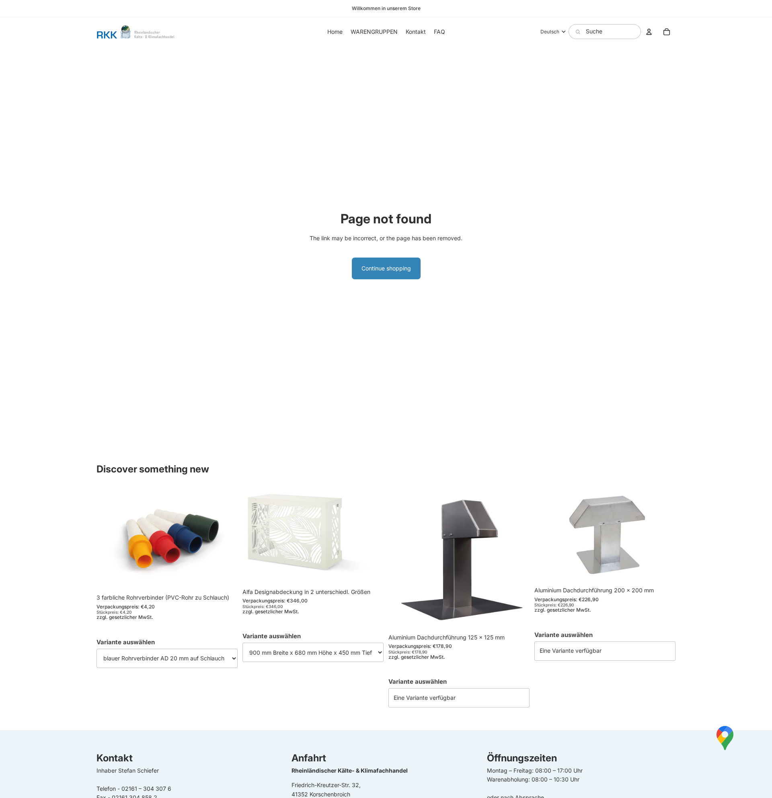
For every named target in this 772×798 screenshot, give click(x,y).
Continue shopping (386, 268)
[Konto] (649, 32)
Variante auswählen (125, 641)
